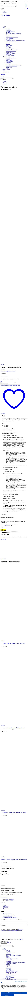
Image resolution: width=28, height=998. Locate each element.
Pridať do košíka (4, 383)
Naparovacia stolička (10, 55)
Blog (4, 70)
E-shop (4, 27)
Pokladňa (9, 942)
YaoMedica (8, 35)
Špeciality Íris (8, 54)
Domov (4, 26)
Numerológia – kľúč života (11, 66)
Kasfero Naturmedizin (10, 53)
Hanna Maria (8, 47)
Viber (18, 385)
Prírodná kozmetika (10, 48)
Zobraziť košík (4, 942)
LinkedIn (7, 385)
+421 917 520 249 (10, 900)
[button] (2, 76)
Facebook (3, 385)
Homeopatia (8, 63)
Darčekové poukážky (10, 31)
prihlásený (7, 525)
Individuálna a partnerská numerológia (13, 64)
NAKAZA (21, 939)
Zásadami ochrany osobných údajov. (14, 930)
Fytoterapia (8, 42)
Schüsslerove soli (9, 61)
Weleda (7, 34)
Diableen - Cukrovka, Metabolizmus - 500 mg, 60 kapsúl (14, 643)
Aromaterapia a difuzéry (11, 41)
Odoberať (3, 925)
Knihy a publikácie (10, 38)
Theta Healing (9, 67)
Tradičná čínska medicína (11, 51)
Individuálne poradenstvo (11, 58)
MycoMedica (8, 32)
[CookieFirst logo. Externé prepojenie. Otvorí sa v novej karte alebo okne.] (1, 982)
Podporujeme (6, 71)
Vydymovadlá (8, 39)
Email (11, 385)
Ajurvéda (2, 364)
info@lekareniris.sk (10, 899)
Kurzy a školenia (6, 69)
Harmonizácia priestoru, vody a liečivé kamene (15, 40)
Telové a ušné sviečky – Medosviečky (13, 33)
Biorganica (8, 29)
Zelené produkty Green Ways (12, 37)
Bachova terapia (9, 45)
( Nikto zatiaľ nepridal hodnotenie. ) (8, 371)
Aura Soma (8, 44)
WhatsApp (14, 385)
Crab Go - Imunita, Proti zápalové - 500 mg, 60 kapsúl (14, 727)
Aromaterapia (8, 62)
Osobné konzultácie (7, 56)
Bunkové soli (8, 46)
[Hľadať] (13, 78)
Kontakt (4, 12)
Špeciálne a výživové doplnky (12, 49)
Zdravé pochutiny (9, 52)
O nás (4, 11)
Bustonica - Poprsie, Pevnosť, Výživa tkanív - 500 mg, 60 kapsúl (14, 859)
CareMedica (8, 30)
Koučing (7, 68)
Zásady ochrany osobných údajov (21, 981)
